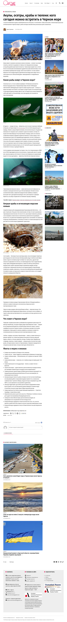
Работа (46, 577)
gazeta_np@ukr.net (30, 581)
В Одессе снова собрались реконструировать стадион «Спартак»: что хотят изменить (52, 187)
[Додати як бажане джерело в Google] (23, 413)
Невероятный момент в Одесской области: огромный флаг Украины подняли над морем (21, 554)
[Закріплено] (63, 3)
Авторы (12, 562)
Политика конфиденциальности (9, 617)
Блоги (42, 3)
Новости (26, 3)
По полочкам (36, 3)
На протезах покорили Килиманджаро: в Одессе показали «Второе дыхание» (53, 166)
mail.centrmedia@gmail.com (13, 594)
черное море (9, 415)
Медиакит (28, 575)
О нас (53, 3)
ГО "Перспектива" (49, 580)
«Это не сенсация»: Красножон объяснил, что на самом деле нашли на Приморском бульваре (54, 221)
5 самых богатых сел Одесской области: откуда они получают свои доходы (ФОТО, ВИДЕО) (53, 98)
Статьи (31, 3)
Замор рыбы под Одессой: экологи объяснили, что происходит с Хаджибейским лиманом (53, 204)
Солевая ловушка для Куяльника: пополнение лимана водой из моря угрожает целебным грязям (54, 235)
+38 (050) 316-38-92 (30, 579)
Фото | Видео (47, 3)
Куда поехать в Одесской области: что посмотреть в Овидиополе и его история (54, 77)
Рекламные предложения (32, 577)
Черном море (21, 128)
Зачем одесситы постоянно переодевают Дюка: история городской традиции (52, 144)
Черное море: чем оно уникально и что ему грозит (26, 200)
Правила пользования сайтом (30, 617)
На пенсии (47, 575)
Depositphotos (48, 579)
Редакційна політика (19, 617)
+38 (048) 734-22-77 (11, 593)
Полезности (8, 11)
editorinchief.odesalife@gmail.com (14, 600)
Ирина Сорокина (10, 29)
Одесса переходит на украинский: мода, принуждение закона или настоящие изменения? (53, 55)
